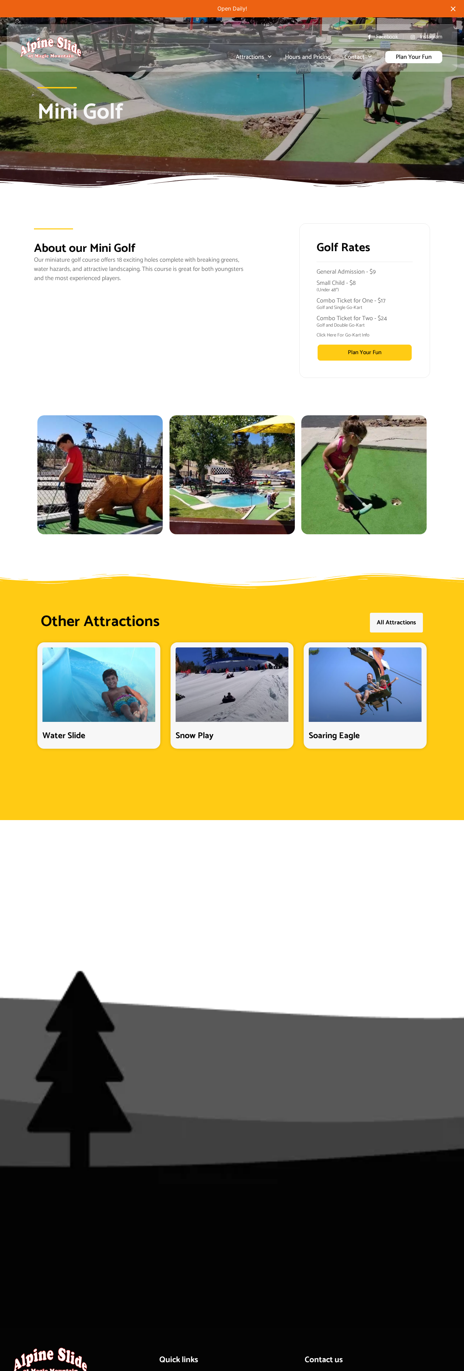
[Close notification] (453, 9)
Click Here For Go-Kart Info (343, 335)
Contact (354, 57)
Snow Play (195, 736)
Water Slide (63, 736)
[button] (46, 475)
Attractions (250, 57)
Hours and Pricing (308, 57)
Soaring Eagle (334, 736)
